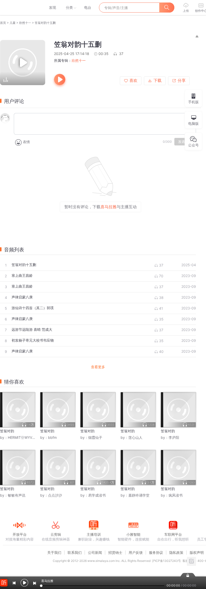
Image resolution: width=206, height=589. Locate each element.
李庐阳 (174, 437)
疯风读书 (176, 495)
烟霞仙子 (95, 437)
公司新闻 (95, 552)
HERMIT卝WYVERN (23, 437)
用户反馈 (136, 552)
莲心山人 (135, 437)
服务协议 (156, 552)
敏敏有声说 (16, 495)
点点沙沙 (55, 495)
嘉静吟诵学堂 (138, 495)
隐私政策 (176, 552)
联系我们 (75, 552)
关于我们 (54, 552)
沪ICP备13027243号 (166, 561)
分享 (182, 80)
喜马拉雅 (19, 7)
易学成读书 (97, 495)
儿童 (13, 23)
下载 (157, 80)
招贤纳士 (115, 552)
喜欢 (133, 80)
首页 (3, 23)
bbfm (52, 437)
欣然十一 (25, 23)
